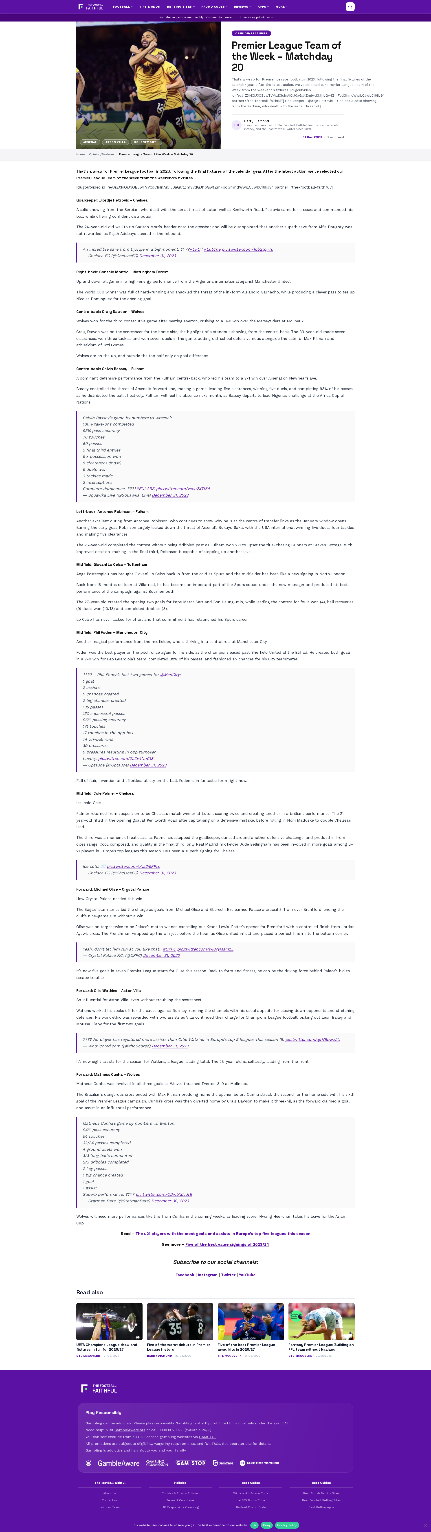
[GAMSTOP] (190, 1463)
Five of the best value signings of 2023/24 (227, 1244)
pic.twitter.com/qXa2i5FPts (133, 866)
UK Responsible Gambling (180, 1507)
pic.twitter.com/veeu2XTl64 (183, 488)
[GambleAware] (119, 1463)
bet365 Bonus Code (251, 1500)
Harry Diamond (256, 121)
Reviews (241, 6)
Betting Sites (179, 6)
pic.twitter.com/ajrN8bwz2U (312, 1039)
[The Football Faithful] (90, 6)
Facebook (185, 1275)
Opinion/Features (251, 33)
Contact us (110, 1500)
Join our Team (110, 1507)
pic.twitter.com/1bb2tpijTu (247, 249)
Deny (266, 1525)
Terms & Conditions (180, 1500)
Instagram (208, 1275)
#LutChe (212, 249)
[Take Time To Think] (260, 1463)
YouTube (247, 1275)
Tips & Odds (149, 6)
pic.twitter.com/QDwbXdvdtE (164, 1194)
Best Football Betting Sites (321, 1500)
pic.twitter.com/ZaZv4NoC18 (125, 758)
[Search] (350, 6)
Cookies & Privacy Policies (180, 1493)
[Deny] (425, 1525)
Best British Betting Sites (321, 1493)
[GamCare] (223, 1463)
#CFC (194, 249)
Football (121, 6)
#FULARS (145, 488)
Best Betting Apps (321, 1507)
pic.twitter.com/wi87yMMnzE (205, 949)
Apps (262, 6)
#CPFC (169, 949)
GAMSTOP (207, 1437)
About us (109, 1493)
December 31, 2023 (157, 255)
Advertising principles (255, 17)
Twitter (228, 1275)
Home (80, 154)
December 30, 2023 (170, 1200)
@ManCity (170, 674)
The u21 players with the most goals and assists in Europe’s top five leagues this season (222, 1233)
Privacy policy (287, 1525)
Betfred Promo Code (251, 1507)
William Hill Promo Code (250, 1493)
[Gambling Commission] (157, 1463)
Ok (255, 1525)
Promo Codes (213, 6)
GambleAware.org (129, 1430)
